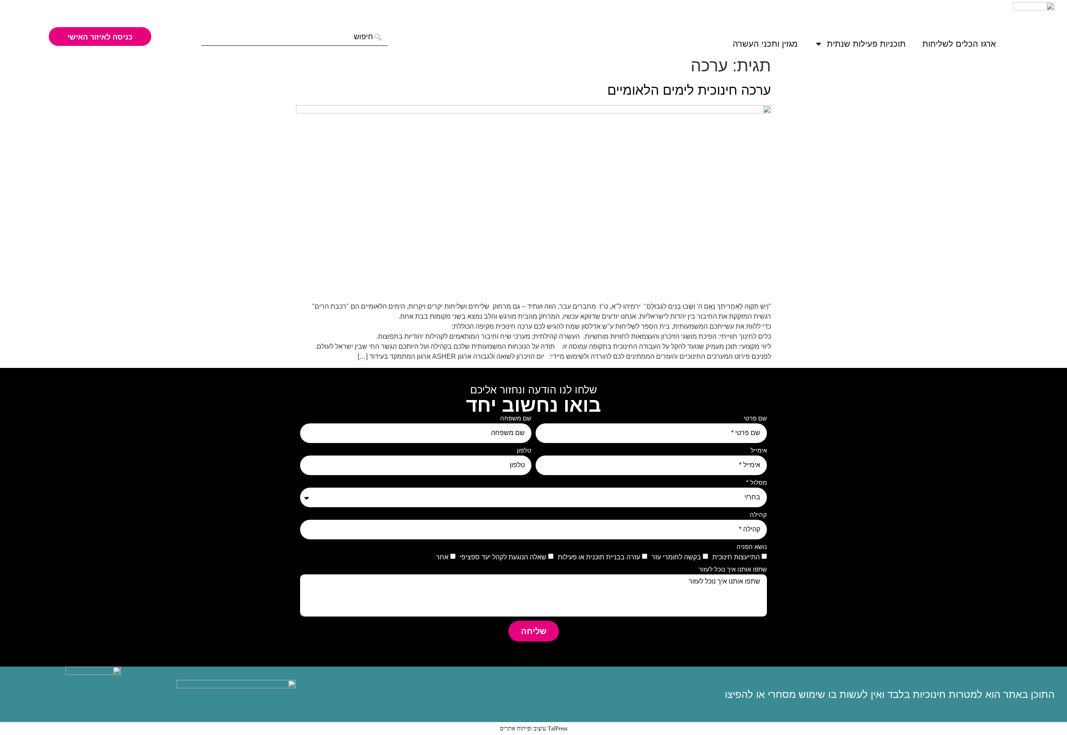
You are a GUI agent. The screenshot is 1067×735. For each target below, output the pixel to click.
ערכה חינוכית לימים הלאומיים (689, 90)
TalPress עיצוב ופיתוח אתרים (533, 728)
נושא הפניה (751, 547)
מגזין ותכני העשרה (765, 43)
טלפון (524, 450)
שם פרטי (755, 418)
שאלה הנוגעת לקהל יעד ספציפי (503, 556)
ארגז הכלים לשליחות (959, 43)
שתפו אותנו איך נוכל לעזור (733, 569)
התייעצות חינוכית (736, 556)
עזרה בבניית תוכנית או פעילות (599, 556)
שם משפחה (515, 418)
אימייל (759, 450)
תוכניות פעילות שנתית (866, 43)
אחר (442, 556)
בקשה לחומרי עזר (676, 556)
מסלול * (756, 482)
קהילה (758, 514)
